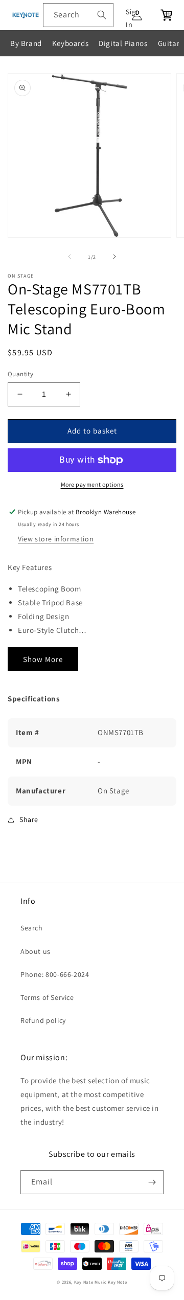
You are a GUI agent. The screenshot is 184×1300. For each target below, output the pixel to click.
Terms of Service (47, 997)
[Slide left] (69, 256)
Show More (43, 659)
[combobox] (78, 15)
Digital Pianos (123, 43)
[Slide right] (114, 256)
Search (31, 927)
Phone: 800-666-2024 (54, 974)
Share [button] (28, 819)
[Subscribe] (152, 1182)
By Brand (26, 43)
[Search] (101, 15)
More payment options (92, 484)
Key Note (117, 1282)
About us (35, 951)
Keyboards (70, 43)
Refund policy (43, 1020)
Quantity (20, 374)
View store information (56, 538)
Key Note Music (90, 1282)
